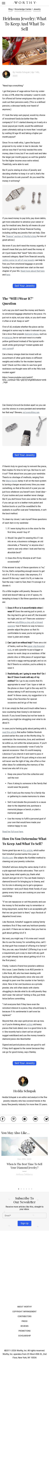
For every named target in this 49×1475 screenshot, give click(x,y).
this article (28, 850)
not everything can (31, 412)
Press (24, 1321)
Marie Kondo (11, 481)
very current (7, 348)
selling (29, 1024)
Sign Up (24, 1223)
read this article (9, 732)
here (8, 274)
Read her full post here (12, 831)
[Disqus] (24, 1268)
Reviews (24, 1326)
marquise (8, 337)
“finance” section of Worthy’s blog (21, 236)
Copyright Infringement (24, 1311)
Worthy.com (7, 858)
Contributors (24, 1316)
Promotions (25, 1331)
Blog (10, 9)
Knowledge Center (23, 9)
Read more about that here (33, 271)
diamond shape (32, 334)
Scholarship (24, 1336)
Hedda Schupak (23, 72)
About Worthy (24, 1307)
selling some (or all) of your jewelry (18, 260)
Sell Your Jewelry (24, 285)
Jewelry (37, 9)
